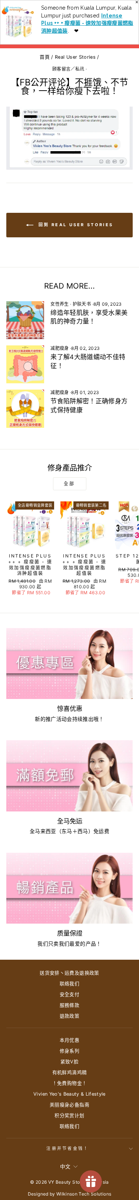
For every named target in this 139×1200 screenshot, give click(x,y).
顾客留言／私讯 (68, 69)
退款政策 (69, 1016)
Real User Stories (75, 57)
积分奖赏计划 (69, 1115)
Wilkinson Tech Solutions (83, 1194)
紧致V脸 (69, 1061)
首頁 (45, 57)
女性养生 (59, 304)
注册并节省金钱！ (67, 1148)
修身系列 (69, 1051)
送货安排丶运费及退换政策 (69, 973)
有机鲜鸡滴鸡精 (69, 1072)
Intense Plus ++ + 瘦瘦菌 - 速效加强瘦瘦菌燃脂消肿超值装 (87, 23)
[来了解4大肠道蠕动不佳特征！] (25, 364)
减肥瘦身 (59, 348)
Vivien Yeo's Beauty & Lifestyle (69, 1094)
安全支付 (69, 994)
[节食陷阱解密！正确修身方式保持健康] (25, 408)
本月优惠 (69, 1040)
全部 (69, 484)
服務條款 (69, 1005)
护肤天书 (82, 304)
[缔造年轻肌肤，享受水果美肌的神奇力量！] (25, 320)
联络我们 (69, 983)
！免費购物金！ (69, 1083)
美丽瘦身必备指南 (69, 1105)
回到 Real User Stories (74, 224)
